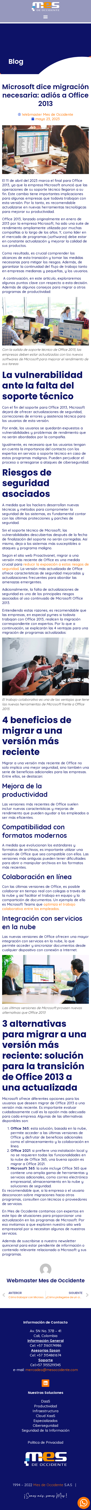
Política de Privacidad (45, 1442)
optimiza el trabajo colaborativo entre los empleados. (38, 906)
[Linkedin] (45, 1383)
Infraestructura (45, 1411)
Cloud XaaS (45, 1415)
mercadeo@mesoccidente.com (51, 1369)
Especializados (45, 1420)
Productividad (45, 1406)
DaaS (45, 1401)
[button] (45, 16)
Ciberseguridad (45, 1425)
